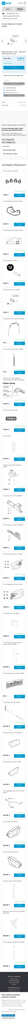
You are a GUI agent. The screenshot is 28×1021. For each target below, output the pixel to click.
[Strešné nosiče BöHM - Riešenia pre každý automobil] (8, 3)
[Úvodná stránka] (3, 13)
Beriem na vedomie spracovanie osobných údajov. (14, 85)
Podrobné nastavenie (8, 1018)
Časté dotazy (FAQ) (14, 982)
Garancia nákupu (14, 979)
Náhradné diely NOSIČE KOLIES (11, 16)
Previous (3, 40)
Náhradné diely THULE (13, 13)
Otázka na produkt (14, 95)
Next (24, 41)
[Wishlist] (19, 3)
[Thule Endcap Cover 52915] (14, 40)
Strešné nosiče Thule (14, 990)
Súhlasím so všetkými (8, 1015)
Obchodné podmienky (14, 980)
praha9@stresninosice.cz (12, 92)
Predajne (14, 984)
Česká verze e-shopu (14, 991)
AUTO (8, 9)
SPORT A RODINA (20, 9)
